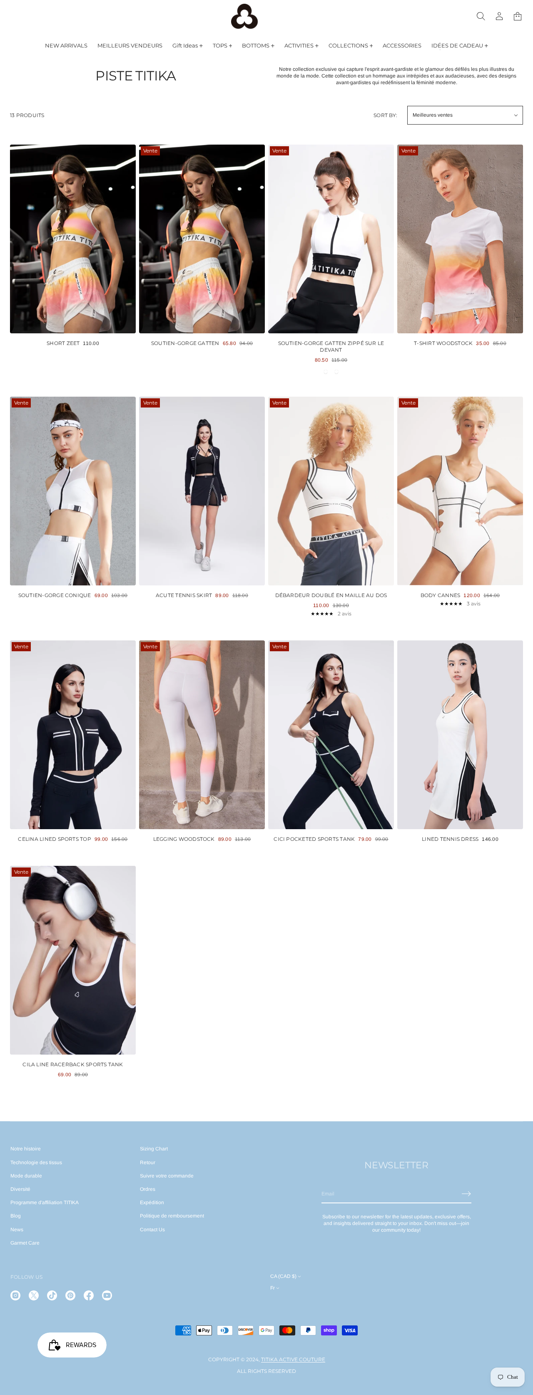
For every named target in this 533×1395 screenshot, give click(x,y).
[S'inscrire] (466, 1194)
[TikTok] (52, 1295)
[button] (481, 16)
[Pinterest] (70, 1295)
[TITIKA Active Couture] (244, 16)
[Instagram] (15, 1295)
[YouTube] (107, 1295)
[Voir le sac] (517, 16)
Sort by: (385, 115)
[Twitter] (34, 1295)
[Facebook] (89, 1295)
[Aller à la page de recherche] (481, 16)
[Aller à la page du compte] (499, 16)
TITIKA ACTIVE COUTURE (293, 1359)
